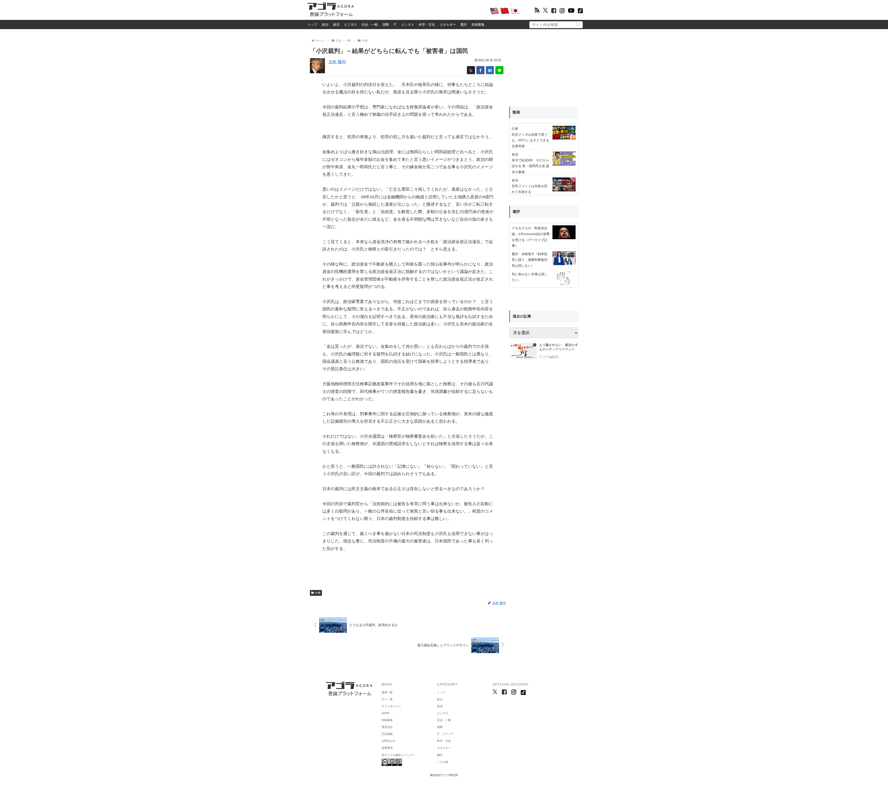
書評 (463, 24)
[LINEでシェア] (499, 70)
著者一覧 (387, 692)
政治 (325, 24)
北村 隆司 (337, 62)
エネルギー (448, 24)
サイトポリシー (391, 706)
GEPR (385, 713)
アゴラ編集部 (548, 357)
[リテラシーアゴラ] (523, 351)
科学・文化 (427, 24)
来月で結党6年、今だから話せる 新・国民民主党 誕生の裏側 (530, 166)
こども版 (442, 762)
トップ (312, 24)
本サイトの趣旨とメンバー (398, 755)
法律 (318, 592)
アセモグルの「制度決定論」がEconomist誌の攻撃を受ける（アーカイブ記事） (531, 237)
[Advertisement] (422, 11)
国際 (385, 24)
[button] (578, 24)
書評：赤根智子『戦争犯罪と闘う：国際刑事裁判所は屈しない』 (529, 259)
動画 (516, 112)
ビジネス (350, 24)
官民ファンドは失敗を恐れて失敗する (529, 189)
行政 (515, 128)
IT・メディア (445, 734)
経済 (336, 24)
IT (395, 24)
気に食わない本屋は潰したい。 (529, 277)
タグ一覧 (387, 699)
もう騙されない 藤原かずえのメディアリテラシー (558, 347)
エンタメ (407, 24)
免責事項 (387, 747)
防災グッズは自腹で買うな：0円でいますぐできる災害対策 (530, 140)
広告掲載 (387, 734)
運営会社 (387, 727)
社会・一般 (370, 24)
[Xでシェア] (471, 70)
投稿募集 (478, 24)
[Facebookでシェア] (480, 70)
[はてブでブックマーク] (490, 70)
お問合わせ (388, 741)
